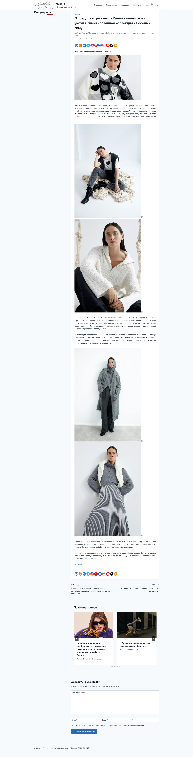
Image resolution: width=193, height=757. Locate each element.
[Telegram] (88, 45)
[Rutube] (111, 45)
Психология (99, 5)
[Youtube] (108, 45)
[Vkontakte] (84, 45)
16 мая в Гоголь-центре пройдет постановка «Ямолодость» (140, 588)
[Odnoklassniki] (80, 45)
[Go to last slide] (77, 638)
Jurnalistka (79, 39)
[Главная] (75, 33)
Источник (78, 564)
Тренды (77, 14)
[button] (157, 5)
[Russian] (152, 5)
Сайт (134, 720)
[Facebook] (100, 45)
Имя (74, 720)
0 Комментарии (97, 659)
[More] (115, 45)
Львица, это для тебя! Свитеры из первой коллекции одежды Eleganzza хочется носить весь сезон (90, 589)
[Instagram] (92, 45)
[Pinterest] (96, 45)
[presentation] (93, 625)
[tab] (111, 666)
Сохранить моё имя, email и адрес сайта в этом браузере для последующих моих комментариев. (110, 726)
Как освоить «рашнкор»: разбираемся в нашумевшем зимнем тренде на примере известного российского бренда (91, 649)
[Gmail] (104, 45)
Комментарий (78, 693)
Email (105, 720)
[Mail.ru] (76, 45)
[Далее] (153, 638)
